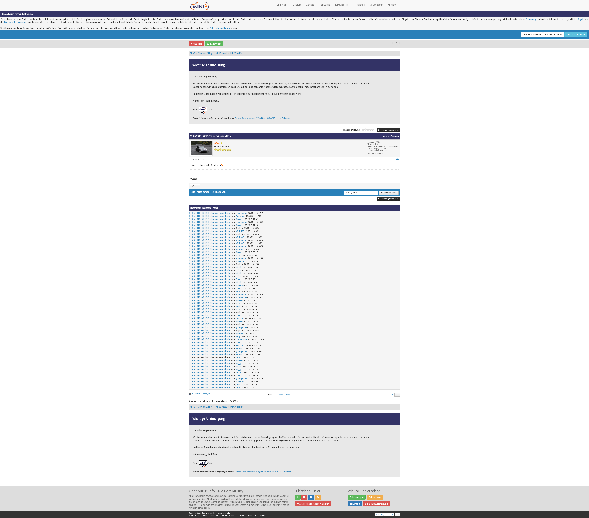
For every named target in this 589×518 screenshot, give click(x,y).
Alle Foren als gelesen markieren (314, 504)
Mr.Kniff (239, 372)
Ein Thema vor (218, 192)
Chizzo (239, 270)
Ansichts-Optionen (391, 136)
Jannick (239, 306)
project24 (240, 261)
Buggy (238, 219)
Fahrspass (240, 216)
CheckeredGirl (242, 339)
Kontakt (356, 504)
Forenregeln (358, 497)
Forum (297, 5)
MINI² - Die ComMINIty (201, 53)
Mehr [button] (393, 5)
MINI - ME (240, 231)
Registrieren (215, 44)
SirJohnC (239, 348)
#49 (397, 159)
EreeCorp (220, 515)
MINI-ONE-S (241, 237)
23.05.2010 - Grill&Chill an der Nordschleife (209, 213)
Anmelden (197, 44)
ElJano (238, 279)
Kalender (360, 5)
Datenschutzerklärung (14, 22)
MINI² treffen (236, 53)
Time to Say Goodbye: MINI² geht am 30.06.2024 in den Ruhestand (263, 118)
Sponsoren (377, 5)
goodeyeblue (241, 213)
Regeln (581, 19)
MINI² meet (221, 53)
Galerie (326, 5)
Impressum (376, 497)
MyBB (227, 513)
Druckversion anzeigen (201, 394)
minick (238, 267)
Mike (238, 357)
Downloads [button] (342, 5)
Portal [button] (282, 5)
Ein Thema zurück (200, 192)
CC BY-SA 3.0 (242, 515)
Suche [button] (311, 5)
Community (530, 19)
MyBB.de (211, 513)
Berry (238, 255)
